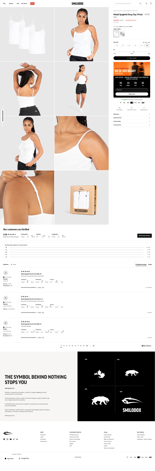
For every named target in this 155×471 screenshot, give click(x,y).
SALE (32, 3)
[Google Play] (23, 458)
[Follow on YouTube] (11, 439)
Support (71, 443)
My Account (72, 441)
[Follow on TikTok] (14, 439)
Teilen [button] (43, 287)
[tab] (141, 265)
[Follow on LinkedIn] (17, 439)
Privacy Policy (107, 443)
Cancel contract (107, 441)
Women (11, 3)
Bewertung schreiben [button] (144, 235)
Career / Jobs (140, 437)
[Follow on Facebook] (4, 439)
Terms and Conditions (109, 448)
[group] (11, 234)
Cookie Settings (107, 434)
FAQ (71, 445)
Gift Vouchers (43, 441)
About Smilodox (141, 434)
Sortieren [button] (5, 264)
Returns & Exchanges (75, 439)
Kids (18, 3)
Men (4, 3)
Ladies (41, 437)
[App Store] (9, 458)
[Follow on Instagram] (7, 439)
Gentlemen (43, 434)
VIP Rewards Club (74, 434)
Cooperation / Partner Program (144, 439)
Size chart (147, 42)
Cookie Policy (107, 437)
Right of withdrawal (109, 439)
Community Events (74, 437)
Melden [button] (39, 287)
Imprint (105, 445)
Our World (24, 3)
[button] (61, 345)
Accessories (43, 439)
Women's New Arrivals (118, 10)
